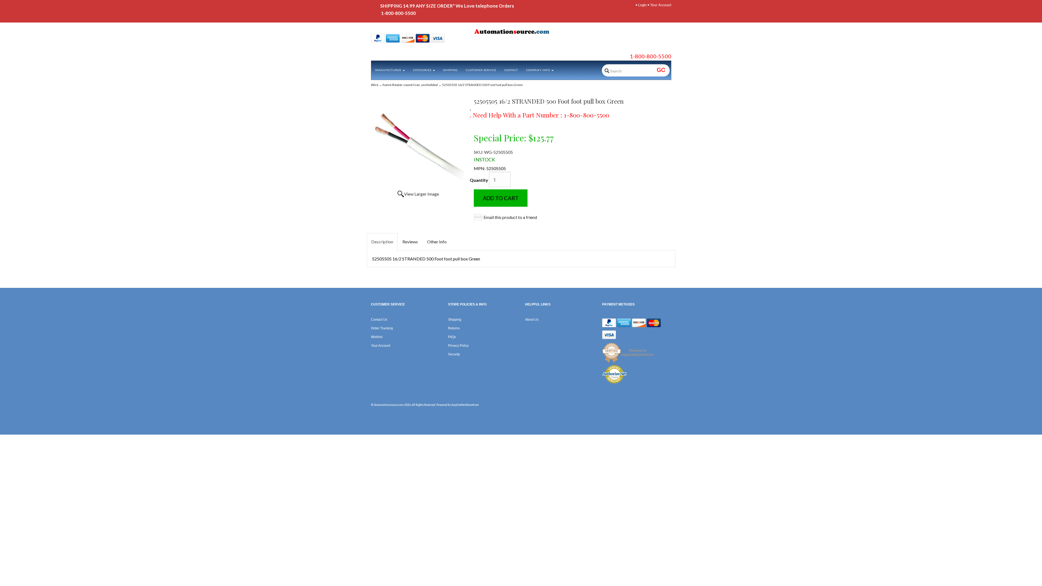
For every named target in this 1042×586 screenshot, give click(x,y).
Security (454, 354)
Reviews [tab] (410, 241)
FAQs (452, 337)
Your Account (660, 5)
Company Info (538, 70)
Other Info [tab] (437, 241)
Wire (374, 85)
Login (642, 5)
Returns (454, 328)
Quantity (479, 180)
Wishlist (376, 337)
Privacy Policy (458, 346)
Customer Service (481, 70)
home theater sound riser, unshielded (410, 85)
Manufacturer (388, 70)
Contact (511, 70)
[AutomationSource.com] (521, 32)
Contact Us (379, 319)
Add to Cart (501, 198)
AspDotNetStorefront (465, 404)
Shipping (450, 70)
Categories (422, 70)
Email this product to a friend (510, 217)
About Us (532, 319)
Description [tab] (382, 241)
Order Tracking (382, 328)
